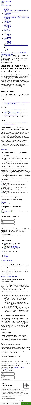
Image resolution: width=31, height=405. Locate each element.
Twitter (5, 255)
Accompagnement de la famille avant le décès (14, 104)
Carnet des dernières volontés (11, 10)
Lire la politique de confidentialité (8, 398)
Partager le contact (13, 251)
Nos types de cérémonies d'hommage (12, 109)
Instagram (9, 34)
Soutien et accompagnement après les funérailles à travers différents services (15, 123)
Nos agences (8, 55)
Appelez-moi (8, 211)
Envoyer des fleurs (8, 260)
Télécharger (3, 202)
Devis (9, 30)
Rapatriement (7, 18)
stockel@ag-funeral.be (14, 247)
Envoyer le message (5, 234)
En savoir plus (4, 149)
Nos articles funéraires (11, 17)
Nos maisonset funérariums (7, 23)
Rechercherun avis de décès (7, 20)
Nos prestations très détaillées (11, 115)
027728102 (15, 246)
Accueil (2, 55)
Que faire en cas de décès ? (10, 16)
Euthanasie (15, 12)
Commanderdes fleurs (6, 28)
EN (7, 49)
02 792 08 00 (21, 367)
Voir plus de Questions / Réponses (9, 276)
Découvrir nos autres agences (8, 261)
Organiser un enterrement (23, 16)
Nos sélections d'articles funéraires (12, 112)
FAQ (5, 39)
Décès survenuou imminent (7, 14)
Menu (2, 4)
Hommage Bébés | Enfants (23, 17)
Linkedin (9, 35)
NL (7, 50)
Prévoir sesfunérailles (6, 8)
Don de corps (10, 12)
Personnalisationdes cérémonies (7, 26)
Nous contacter (7, 38)
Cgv (2, 237)
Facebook (9, 37)
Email (5, 258)
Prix (5, 17)
